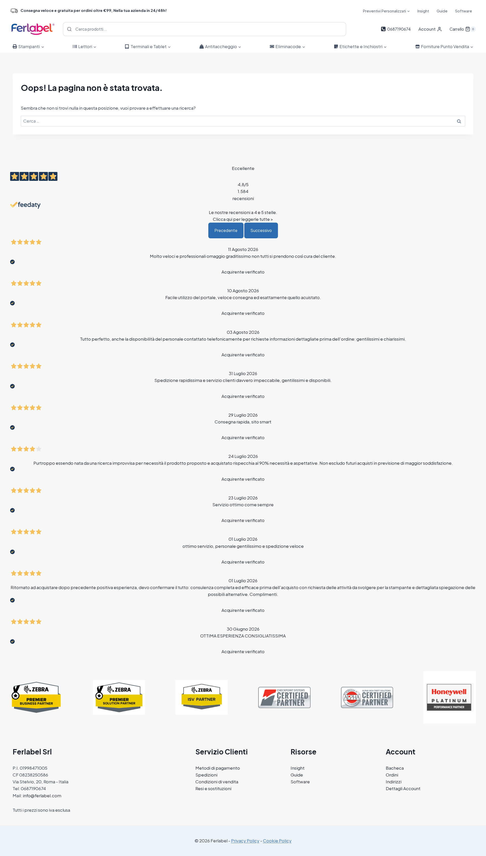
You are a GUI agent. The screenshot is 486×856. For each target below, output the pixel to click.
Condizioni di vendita (216, 781)
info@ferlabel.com (42, 795)
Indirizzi (393, 781)
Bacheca (395, 768)
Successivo (261, 230)
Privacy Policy (245, 840)
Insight (423, 10)
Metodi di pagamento (217, 768)
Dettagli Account (403, 788)
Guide (442, 10)
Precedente (225, 230)
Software (463, 10)
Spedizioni (206, 774)
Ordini (392, 774)
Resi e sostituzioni (213, 788)
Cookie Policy (277, 840)
